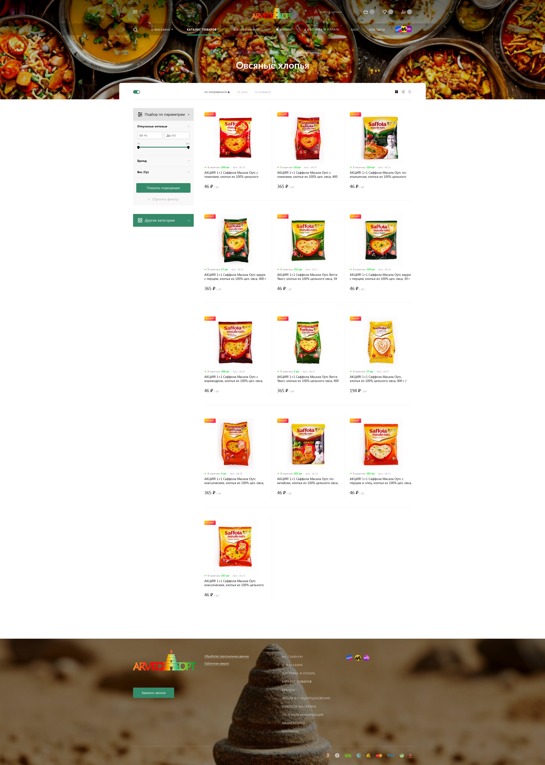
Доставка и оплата (298, 673)
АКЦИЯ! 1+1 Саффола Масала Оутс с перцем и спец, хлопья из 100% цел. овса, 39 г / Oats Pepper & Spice (381, 481)
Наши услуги (293, 723)
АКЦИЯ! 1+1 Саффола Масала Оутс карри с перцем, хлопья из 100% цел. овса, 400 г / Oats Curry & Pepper (235, 277)
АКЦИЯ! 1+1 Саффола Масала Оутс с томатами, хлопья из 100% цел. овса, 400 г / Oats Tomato (307, 175)
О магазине (292, 665)
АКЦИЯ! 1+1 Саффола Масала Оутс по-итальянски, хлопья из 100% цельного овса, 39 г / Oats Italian (378, 175)
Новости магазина (299, 706)
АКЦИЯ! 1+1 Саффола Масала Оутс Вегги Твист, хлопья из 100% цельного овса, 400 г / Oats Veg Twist (308, 379)
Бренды (288, 690)
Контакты (290, 731)
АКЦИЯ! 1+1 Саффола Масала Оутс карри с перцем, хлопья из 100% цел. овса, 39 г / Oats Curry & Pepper (380, 277)
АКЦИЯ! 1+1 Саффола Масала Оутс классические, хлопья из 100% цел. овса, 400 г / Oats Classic (234, 481)
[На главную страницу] (272, 11)
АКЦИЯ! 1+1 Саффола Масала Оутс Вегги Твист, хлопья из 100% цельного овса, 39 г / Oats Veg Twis (307, 277)
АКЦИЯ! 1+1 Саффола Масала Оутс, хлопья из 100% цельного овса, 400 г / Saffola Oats (378, 379)
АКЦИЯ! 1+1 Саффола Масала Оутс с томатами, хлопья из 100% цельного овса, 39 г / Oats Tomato (231, 175)
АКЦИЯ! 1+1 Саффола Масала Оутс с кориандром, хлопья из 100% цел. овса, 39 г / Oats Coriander (233, 379)
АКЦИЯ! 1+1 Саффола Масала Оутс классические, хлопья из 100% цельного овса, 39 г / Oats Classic (234, 583)
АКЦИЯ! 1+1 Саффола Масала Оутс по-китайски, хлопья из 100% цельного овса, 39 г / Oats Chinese (307, 481)
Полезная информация (302, 715)
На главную (292, 657)
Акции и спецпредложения (306, 698)
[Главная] (225, 52)
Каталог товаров (297, 682)
